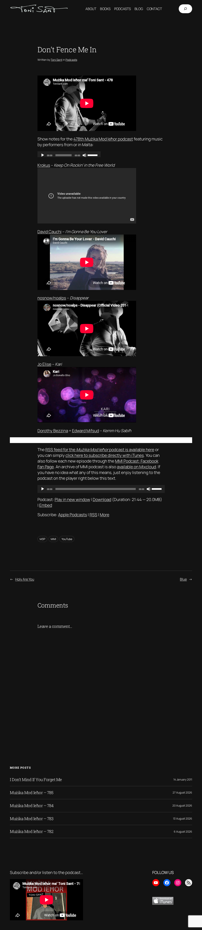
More (104, 514)
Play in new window (72, 499)
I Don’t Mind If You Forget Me (36, 779)
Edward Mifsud (85, 430)
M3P (42, 539)
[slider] (157, 488)
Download (102, 499)
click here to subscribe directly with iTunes (104, 455)
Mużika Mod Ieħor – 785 (31, 792)
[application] (101, 489)
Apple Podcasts (72, 514)
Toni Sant (56, 60)
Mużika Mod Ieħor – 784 (31, 805)
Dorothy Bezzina (52, 430)
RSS (93, 514)
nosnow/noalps (51, 298)
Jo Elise (44, 364)
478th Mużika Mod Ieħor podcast (103, 139)
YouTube (67, 539)
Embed (45, 505)
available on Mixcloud (136, 466)
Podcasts (71, 60)
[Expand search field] (185, 8)
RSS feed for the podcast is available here (99, 449)
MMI (53, 539)
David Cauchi (49, 231)
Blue (183, 579)
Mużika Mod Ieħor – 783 (31, 818)
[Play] (43, 489)
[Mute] (149, 489)
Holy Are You (24, 579)
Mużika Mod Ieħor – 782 (31, 831)
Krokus (43, 165)
